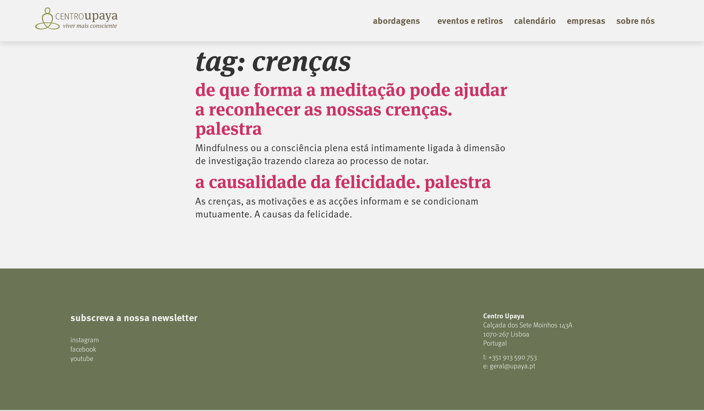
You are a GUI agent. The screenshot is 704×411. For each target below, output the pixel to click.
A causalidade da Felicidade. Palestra (343, 180)
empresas (586, 20)
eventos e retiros (470, 20)
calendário (535, 20)
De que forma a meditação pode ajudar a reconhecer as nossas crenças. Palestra (351, 108)
